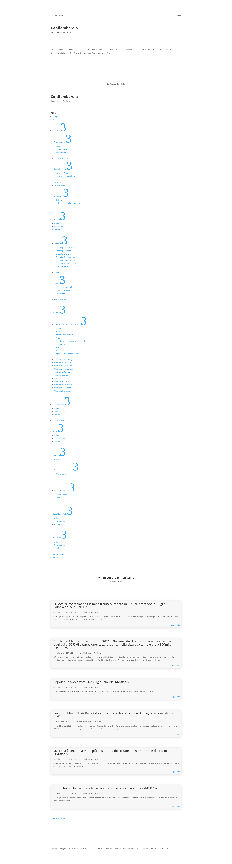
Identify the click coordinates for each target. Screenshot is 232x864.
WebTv (155, 49)
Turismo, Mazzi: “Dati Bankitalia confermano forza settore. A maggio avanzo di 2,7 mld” (113, 714)
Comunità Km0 (128, 49)
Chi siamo (70, 49)
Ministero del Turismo (92, 612)
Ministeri (113, 49)
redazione (60, 612)
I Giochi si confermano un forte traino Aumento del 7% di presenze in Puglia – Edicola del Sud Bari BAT (110, 605)
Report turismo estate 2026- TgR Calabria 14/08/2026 (92, 682)
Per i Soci (82, 49)
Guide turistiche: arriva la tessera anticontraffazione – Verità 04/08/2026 (106, 788)
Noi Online (74, 53)
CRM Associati (144, 49)
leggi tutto (175, 625)
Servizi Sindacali (98, 49)
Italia (61, 49)
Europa (54, 49)
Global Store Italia (58, 53)
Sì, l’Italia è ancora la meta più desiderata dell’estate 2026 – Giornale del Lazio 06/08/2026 (110, 752)
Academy (167, 49)
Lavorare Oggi (89, 53)
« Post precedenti (58, 818)
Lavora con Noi (104, 53)
